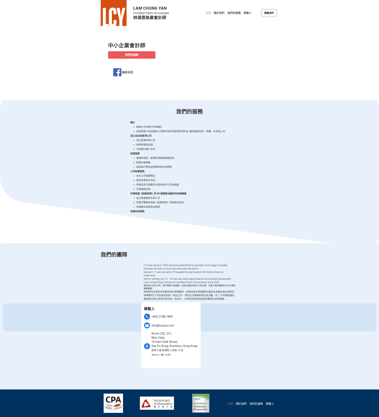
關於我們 (219, 13)
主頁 (208, 13)
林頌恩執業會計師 (149, 17)
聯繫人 (248, 13)
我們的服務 (234, 13)
